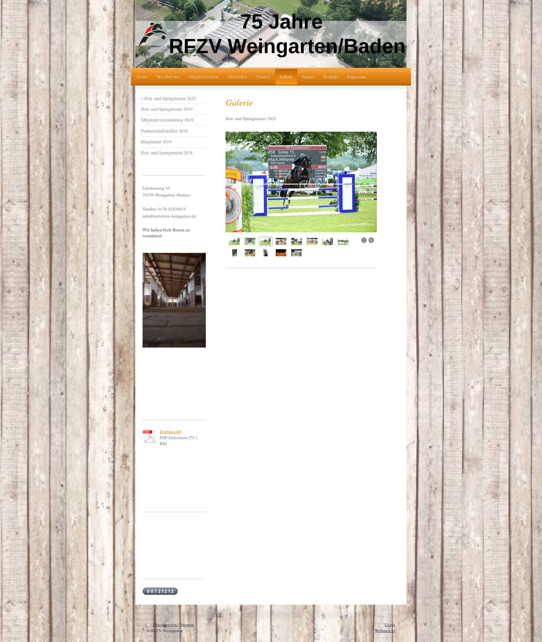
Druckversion (165, 624)
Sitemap (187, 624)
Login (390, 624)
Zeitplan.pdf (170, 431)
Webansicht (385, 630)
